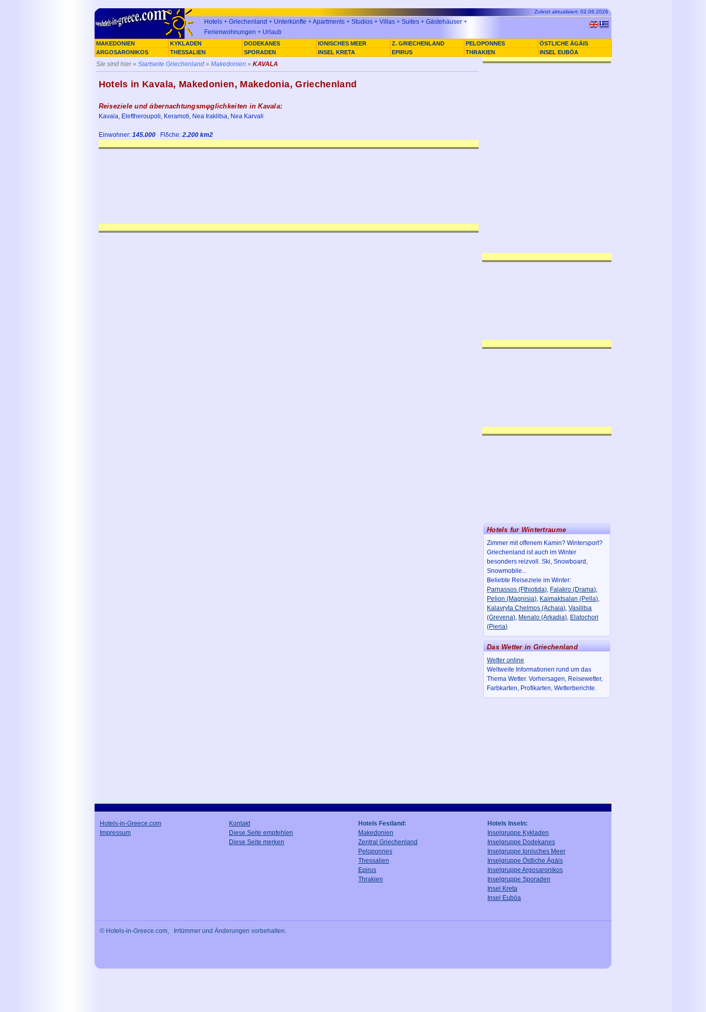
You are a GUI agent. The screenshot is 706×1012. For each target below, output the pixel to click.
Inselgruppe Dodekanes (521, 842)
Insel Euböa (504, 897)
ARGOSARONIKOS (122, 52)
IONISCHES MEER (342, 43)
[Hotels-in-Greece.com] (146, 37)
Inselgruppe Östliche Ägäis (525, 860)
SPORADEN (260, 52)
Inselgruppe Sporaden (518, 879)
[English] (593, 24)
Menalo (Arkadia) (542, 617)
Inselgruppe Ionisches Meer (526, 851)
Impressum (115, 832)
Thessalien (373, 860)
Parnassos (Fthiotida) (517, 589)
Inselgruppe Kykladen (518, 832)
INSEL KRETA (336, 52)
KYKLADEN (186, 43)
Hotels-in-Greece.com (130, 823)
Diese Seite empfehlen (261, 832)
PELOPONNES (485, 43)
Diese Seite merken (256, 842)
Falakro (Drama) (573, 589)
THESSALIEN (188, 52)
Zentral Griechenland (388, 842)
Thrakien (370, 879)
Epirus (367, 870)
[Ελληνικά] (604, 24)
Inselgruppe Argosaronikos (525, 870)
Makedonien (228, 64)
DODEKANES (262, 43)
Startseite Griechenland (171, 64)
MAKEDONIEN (115, 43)
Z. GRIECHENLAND (418, 43)
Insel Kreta (502, 888)
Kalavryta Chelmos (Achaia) (526, 608)
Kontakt (239, 823)
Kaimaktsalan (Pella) (569, 598)
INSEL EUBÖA (559, 52)
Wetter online (505, 660)
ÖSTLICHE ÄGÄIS (564, 43)
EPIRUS (402, 52)
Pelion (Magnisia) (511, 598)
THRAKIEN (480, 52)
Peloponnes (375, 851)
